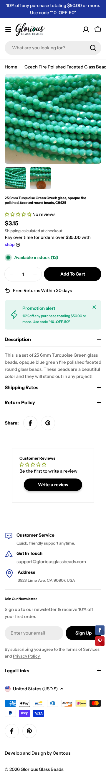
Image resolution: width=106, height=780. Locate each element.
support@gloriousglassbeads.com (51, 561)
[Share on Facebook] (30, 423)
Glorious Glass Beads (42, 769)
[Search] (93, 47)
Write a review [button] (53, 484)
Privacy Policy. (27, 656)
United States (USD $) (35, 688)
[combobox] (53, 48)
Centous (61, 753)
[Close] (94, 307)
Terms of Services (83, 649)
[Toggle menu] (8, 29)
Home (11, 67)
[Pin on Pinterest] (48, 423)
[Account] (86, 29)
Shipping (13, 230)
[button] (18, 214)
